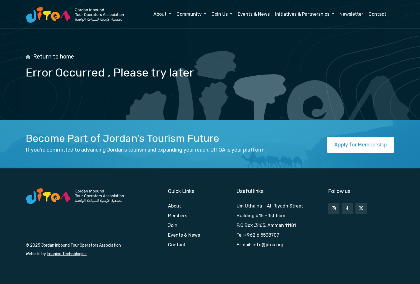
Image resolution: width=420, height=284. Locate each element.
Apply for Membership (360, 145)
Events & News (254, 14)
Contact (377, 14)
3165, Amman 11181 (275, 225)
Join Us (220, 14)
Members (177, 215)
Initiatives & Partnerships (303, 14)
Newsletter (351, 14)
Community (190, 14)
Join (172, 225)
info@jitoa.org (268, 244)
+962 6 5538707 (261, 235)
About (160, 14)
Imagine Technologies (67, 253)
